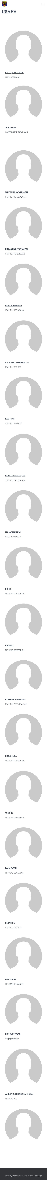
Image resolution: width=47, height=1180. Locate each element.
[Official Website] (5, 4)
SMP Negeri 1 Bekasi (12, 1176)
